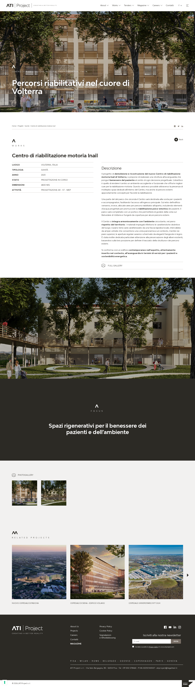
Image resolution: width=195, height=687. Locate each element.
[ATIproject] (31, 5)
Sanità (27, 126)
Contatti (74, 639)
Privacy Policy (105, 626)
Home (14, 126)
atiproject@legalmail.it (167, 668)
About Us (74, 626)
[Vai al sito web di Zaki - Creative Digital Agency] (187, 683)
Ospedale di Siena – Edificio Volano (87, 603)
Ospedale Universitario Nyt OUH (144, 603)
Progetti (20, 126)
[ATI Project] (39, 629)
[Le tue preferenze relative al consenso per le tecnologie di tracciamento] (4, 682)
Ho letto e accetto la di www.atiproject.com (154, 647)
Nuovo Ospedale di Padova (25, 603)
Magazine (75, 644)
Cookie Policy (105, 631)
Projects (74, 631)
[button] (187, 5)
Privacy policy (153, 647)
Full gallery (115, 265)
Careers (73, 635)
